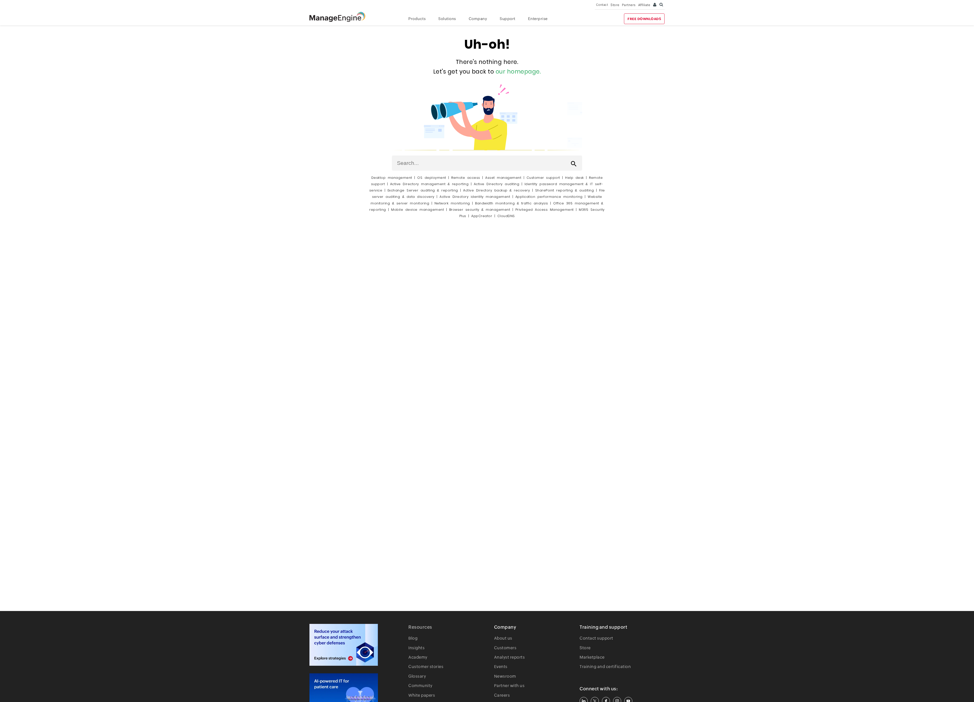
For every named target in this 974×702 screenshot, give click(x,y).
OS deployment (431, 178)
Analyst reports (509, 657)
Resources (420, 627)
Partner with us (509, 685)
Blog (413, 638)
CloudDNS (506, 216)
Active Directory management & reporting (430, 184)
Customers (505, 647)
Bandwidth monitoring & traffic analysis (511, 203)
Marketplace (592, 657)
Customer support (543, 178)
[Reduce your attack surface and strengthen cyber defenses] (343, 645)
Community (420, 685)
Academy (417, 657)
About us (503, 638)
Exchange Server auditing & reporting (424, 190)
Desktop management (391, 178)
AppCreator (481, 216)
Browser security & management (479, 209)
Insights (416, 647)
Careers (502, 695)
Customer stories (425, 666)
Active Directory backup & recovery (496, 190)
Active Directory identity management (475, 197)
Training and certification (605, 666)
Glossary (417, 676)
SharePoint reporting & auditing (564, 190)
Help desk (574, 178)
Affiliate (644, 5)
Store (615, 5)
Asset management (503, 178)
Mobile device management (417, 209)
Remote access (465, 178)
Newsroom (505, 676)
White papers (421, 695)
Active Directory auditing (496, 184)
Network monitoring (452, 203)
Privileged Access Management (544, 209)
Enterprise (538, 18)
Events (501, 666)
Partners (629, 5)
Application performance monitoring (549, 197)
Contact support (596, 638)
